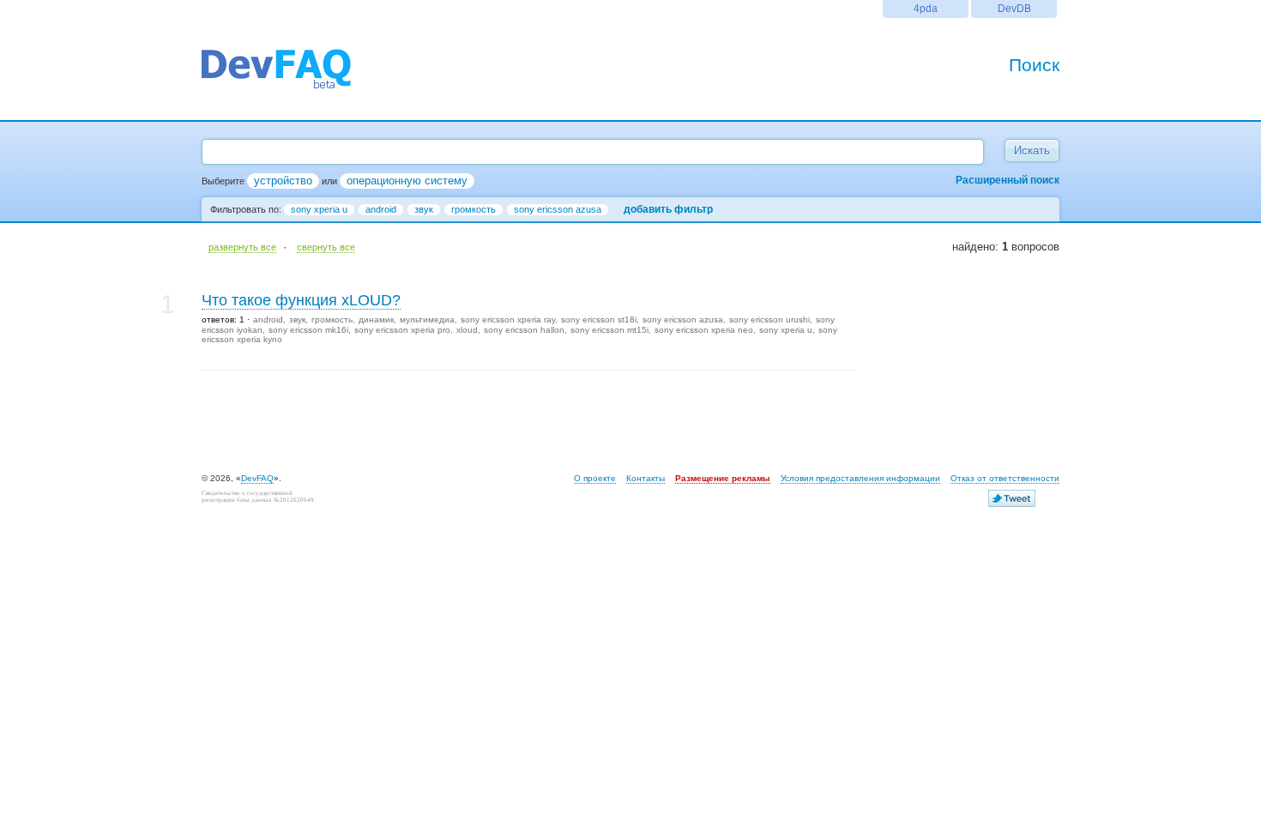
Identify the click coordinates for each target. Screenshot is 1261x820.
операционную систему (407, 180)
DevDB (1014, 8)
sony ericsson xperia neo (704, 330)
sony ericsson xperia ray (508, 319)
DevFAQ (257, 478)
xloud (467, 330)
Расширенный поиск (1007, 180)
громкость (473, 209)
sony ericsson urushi (769, 319)
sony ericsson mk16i (308, 330)
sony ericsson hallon (524, 330)
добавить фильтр (668, 209)
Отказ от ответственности (1004, 478)
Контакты (645, 478)
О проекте (595, 478)
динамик (376, 319)
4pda (926, 8)
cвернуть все (326, 247)
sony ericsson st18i (599, 319)
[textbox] (593, 152)
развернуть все (242, 247)
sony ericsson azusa (557, 209)
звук (423, 209)
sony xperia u (319, 209)
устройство (283, 180)
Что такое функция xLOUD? (301, 300)
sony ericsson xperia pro (402, 330)
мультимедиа (427, 319)
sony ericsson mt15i (609, 330)
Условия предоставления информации (860, 478)
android (380, 209)
